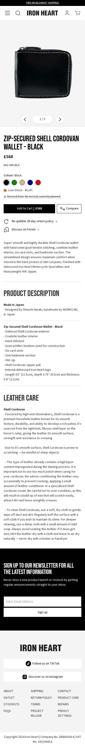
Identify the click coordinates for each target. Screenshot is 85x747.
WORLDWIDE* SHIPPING (42, 3)
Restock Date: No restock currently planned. (34, 196)
